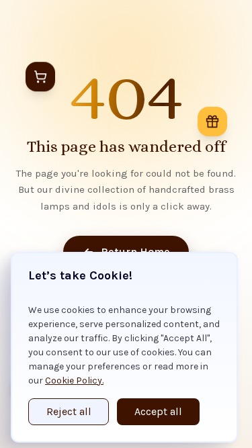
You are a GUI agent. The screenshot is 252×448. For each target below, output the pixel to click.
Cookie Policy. (74, 380)
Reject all (68, 411)
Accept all (158, 411)
